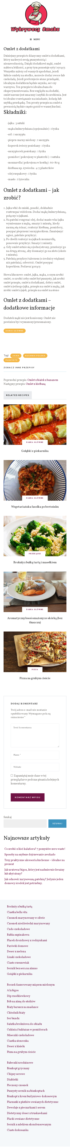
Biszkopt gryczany (18, 1068)
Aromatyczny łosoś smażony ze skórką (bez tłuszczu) (35, 620)
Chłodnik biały (16, 1013)
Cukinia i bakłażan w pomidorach (27, 1030)
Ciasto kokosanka (17, 1130)
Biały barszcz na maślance (22, 1007)
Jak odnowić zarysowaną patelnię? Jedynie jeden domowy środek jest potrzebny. (33, 881)
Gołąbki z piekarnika (35, 451)
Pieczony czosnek (17, 1085)
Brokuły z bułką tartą (19, 907)
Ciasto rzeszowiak (18, 963)
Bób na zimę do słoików (21, 1001)
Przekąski (35, 554)
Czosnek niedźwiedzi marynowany (28, 924)
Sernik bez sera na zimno (22, 968)
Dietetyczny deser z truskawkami (27, 1113)
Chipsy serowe (16, 1074)
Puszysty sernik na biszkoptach (26, 1091)
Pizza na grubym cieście (35, 678)
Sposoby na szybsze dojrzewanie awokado (29, 855)
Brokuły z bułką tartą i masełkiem (35, 562)
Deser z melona (16, 952)
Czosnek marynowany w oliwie (26, 918)
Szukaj (8, 817)
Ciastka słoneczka (18, 1041)
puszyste (12, 360)
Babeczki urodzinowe (20, 1063)
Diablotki (12, 1080)
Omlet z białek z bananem (42, 380)
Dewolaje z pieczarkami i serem (26, 1108)
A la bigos (13, 990)
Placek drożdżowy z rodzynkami (27, 940)
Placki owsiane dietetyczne (23, 1119)
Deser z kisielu (16, 1046)
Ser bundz (13, 1018)
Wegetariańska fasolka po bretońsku (35, 507)
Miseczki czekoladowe (20, 1035)
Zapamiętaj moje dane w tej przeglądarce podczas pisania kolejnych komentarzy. (35, 780)
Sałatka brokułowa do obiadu (24, 1024)
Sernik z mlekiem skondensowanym (29, 1125)
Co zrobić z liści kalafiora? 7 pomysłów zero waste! (34, 849)
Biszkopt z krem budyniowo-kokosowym (32, 1096)
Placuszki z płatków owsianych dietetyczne (32, 1102)
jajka (15, 356)
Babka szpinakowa (18, 935)
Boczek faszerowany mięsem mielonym (31, 985)
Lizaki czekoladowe (19, 957)
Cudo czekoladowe (18, 929)
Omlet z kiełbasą (36, 384)
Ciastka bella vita (17, 912)
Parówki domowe (17, 946)
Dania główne (15, 331)
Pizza (35, 669)
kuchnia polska (35, 356)
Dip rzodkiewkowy (18, 996)
